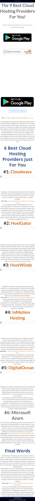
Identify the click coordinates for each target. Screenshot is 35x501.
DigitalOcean (21, 367)
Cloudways (21, 171)
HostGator (21, 223)
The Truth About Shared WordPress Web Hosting (20, 297)
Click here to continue (17, 111)
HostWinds (21, 265)
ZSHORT (18, 1)
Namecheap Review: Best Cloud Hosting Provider (20, 433)
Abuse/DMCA (17, 498)
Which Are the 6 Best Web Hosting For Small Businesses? (21, 484)
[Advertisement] (17, 77)
